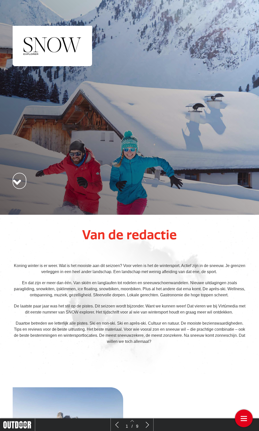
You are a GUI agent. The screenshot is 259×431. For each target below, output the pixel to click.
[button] (19, 181)
